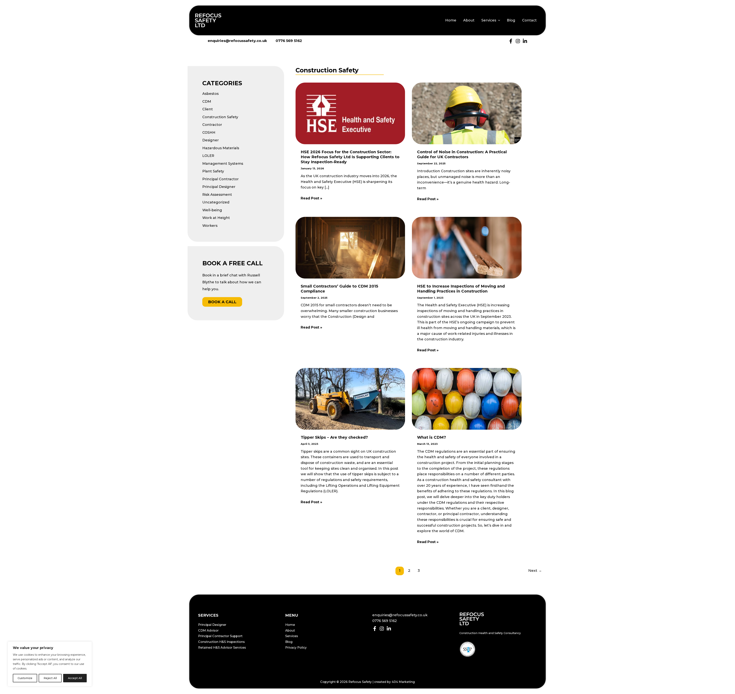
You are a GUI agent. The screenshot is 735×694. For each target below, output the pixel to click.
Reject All (50, 678)
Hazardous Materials (220, 148)
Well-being (212, 210)
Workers (209, 226)
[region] (50, 664)
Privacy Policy (296, 647)
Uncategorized (215, 202)
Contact (529, 20)
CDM (206, 101)
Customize (25, 678)
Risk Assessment (217, 195)
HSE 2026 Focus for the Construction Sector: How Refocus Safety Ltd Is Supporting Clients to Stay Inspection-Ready (350, 157)
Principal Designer (218, 187)
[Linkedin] (525, 41)
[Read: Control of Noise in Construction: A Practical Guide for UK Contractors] (466, 113)
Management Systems (222, 163)
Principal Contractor (220, 179)
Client (207, 109)
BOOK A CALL (222, 302)
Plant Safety (213, 171)
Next (535, 570)
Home (450, 20)
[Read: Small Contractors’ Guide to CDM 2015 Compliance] (350, 247)
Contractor (212, 125)
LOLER (208, 156)
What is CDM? (431, 437)
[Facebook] (510, 41)
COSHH (208, 132)
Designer (210, 140)
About (468, 20)
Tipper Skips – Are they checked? (334, 437)
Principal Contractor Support (220, 636)
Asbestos (210, 94)
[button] (498, 20)
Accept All (75, 678)
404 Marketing (403, 682)
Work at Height (216, 218)
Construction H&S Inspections (221, 642)
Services (488, 20)
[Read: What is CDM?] (466, 399)
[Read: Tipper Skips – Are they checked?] (350, 399)
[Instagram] (517, 41)
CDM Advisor (208, 630)
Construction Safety (220, 117)
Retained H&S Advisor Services (222, 647)
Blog (511, 20)
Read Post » (311, 198)
